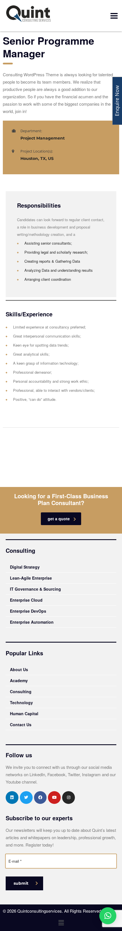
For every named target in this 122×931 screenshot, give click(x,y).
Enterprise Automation (32, 622)
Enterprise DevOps (28, 611)
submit (21, 883)
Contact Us (20, 724)
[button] (61, 922)
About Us (19, 669)
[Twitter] (26, 797)
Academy (19, 680)
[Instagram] (68, 797)
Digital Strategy (25, 567)
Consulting (20, 691)
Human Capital (24, 713)
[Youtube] (54, 797)
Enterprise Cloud (26, 600)
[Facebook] (40, 797)
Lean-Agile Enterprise (31, 578)
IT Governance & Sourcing (35, 589)
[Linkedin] (12, 797)
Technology (21, 702)
